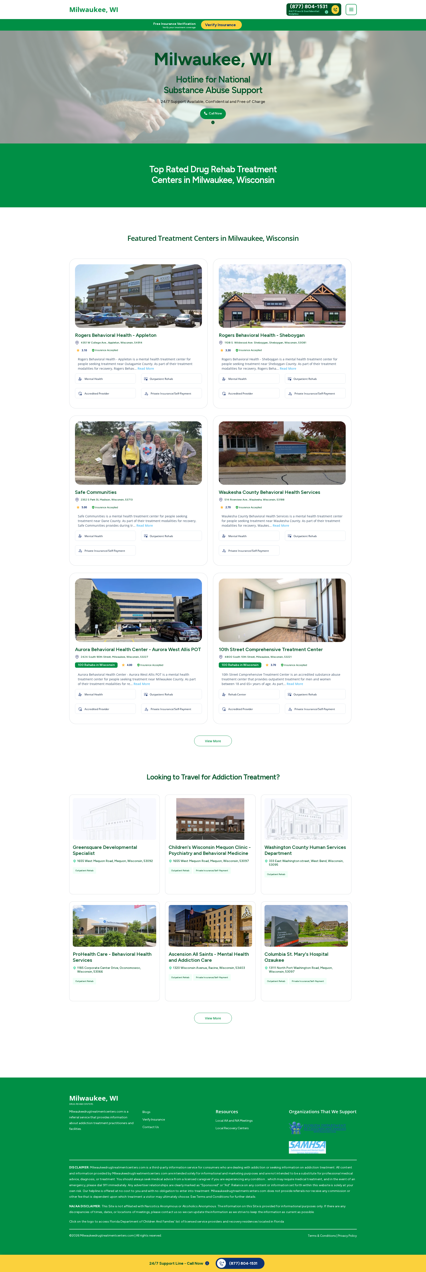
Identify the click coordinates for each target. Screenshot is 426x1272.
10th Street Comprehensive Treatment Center (271, 649)
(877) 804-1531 (309, 6)
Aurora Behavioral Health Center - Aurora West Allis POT (138, 649)
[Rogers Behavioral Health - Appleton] (138, 296)
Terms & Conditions (322, 1236)
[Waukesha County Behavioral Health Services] (282, 453)
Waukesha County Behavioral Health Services (269, 492)
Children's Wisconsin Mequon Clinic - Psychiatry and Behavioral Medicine (210, 850)
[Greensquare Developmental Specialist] (114, 819)
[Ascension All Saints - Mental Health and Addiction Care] (210, 926)
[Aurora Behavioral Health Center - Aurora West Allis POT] (138, 610)
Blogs (146, 1112)
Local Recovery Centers (232, 1128)
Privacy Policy (347, 1236)
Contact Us (150, 1127)
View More (213, 741)
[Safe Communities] (138, 453)
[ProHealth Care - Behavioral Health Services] (114, 926)
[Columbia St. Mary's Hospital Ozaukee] (306, 926)
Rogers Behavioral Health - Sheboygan (262, 335)
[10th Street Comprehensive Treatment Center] (282, 610)
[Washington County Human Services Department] (306, 819)
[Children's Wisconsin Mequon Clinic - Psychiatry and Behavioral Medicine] (210, 819)
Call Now (215, 113)
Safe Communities (95, 492)
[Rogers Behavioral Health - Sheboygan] (282, 296)
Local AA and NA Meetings (234, 1121)
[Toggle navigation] (351, 9)
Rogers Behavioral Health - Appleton (115, 335)
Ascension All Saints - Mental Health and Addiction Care (209, 957)
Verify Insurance (153, 1119)
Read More (146, 368)
